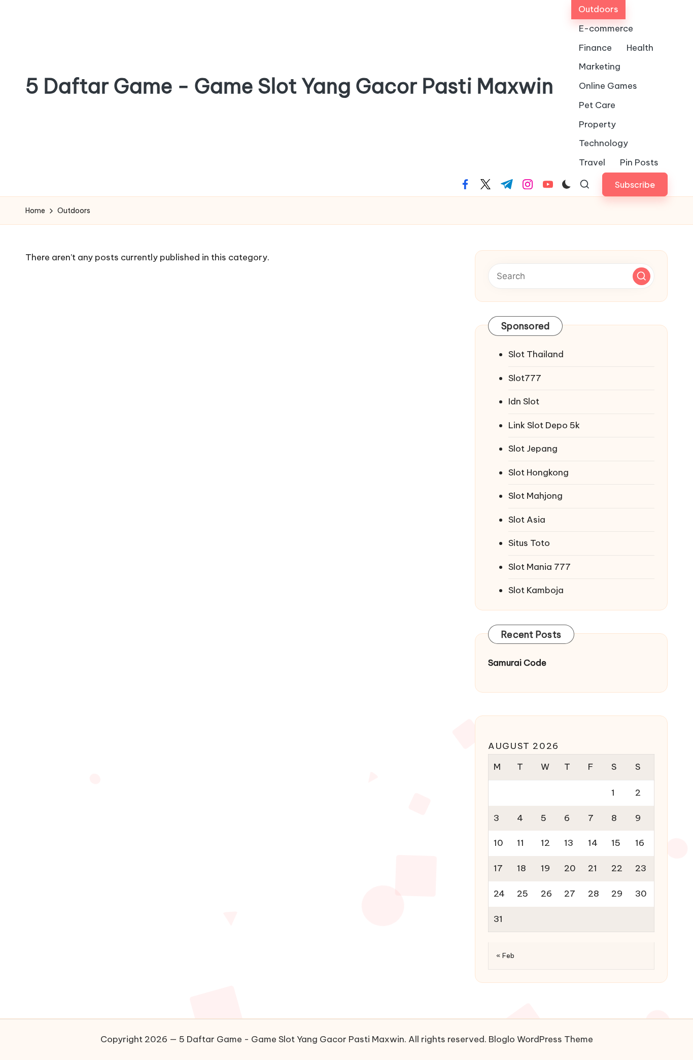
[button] (635, 184)
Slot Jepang (533, 448)
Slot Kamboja (536, 590)
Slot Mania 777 (539, 566)
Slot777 (524, 378)
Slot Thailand (536, 354)
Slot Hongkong (538, 472)
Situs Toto (529, 543)
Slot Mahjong (535, 495)
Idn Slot (523, 401)
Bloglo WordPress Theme (541, 1039)
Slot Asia (526, 519)
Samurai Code (517, 662)
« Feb (505, 955)
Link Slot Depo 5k (544, 425)
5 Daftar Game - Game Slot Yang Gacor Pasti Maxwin (289, 86)
